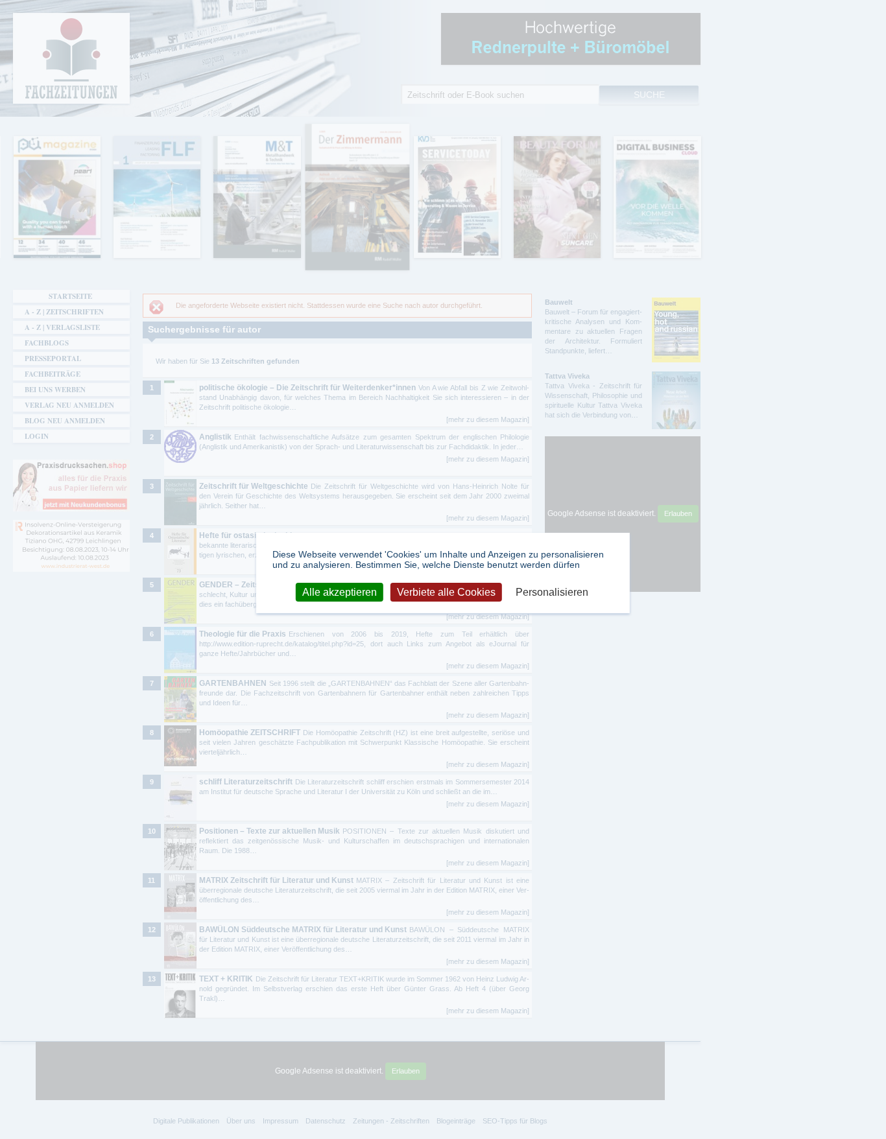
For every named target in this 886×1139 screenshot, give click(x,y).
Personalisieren (552, 591)
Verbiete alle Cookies (446, 591)
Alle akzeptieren (339, 591)
